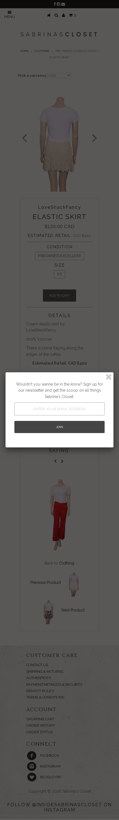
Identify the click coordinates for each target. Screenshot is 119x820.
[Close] (109, 377)
